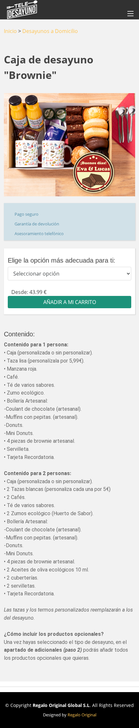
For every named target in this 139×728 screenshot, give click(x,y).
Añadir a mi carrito (69, 302)
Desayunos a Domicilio (50, 31)
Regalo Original (82, 715)
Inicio (10, 31)
